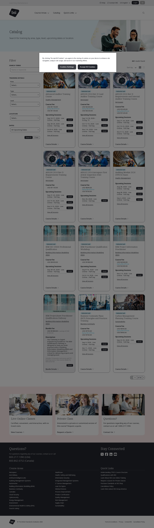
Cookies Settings (67, 67)
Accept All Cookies (87, 67)
